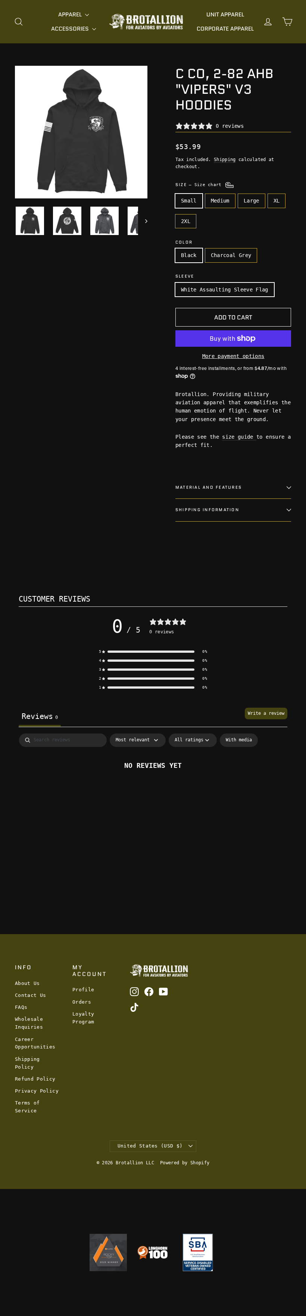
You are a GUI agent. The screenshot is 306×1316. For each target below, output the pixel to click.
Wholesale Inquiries (29, 1023)
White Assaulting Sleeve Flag (224, 290)
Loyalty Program (83, 1018)
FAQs (21, 1007)
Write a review (266, 713)
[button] (153, 651)
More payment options (233, 356)
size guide (239, 437)
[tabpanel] (153, 790)
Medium (220, 201)
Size (199, 185)
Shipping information (207, 510)
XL (277, 201)
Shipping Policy (27, 1063)
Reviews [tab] (40, 716)
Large (251, 201)
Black (189, 255)
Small (189, 201)
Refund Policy (35, 1079)
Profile (83, 989)
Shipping (225, 159)
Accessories (70, 29)
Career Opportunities (35, 1043)
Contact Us (30, 995)
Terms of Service (27, 1106)
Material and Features (208, 487)
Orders (81, 1002)
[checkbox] (239, 740)
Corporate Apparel (225, 29)
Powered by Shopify (184, 1162)
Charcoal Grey (231, 255)
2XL (185, 221)
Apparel (70, 14)
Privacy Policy (37, 1091)
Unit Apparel (225, 14)
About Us (27, 983)
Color (184, 242)
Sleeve (184, 276)
